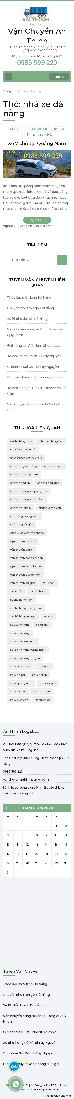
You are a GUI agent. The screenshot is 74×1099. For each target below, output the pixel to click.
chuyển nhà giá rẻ (50, 441)
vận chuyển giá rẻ (21, 549)
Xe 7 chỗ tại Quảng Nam (37, 143)
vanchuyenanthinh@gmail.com (26, 780)
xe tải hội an (39, 675)
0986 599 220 (13, 772)
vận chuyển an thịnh (23, 541)
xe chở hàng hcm (21, 599)
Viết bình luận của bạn (35, 226)
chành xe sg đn (20, 483)
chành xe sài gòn (48, 483)
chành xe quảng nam (24, 474)
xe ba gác (16, 591)
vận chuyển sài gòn (22, 583)
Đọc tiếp (37, 220)
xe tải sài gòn (48, 683)
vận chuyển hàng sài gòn (26, 558)
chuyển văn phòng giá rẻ (26, 458)
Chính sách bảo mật (58, 1095)
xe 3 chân (49, 583)
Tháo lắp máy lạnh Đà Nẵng (29, 297)
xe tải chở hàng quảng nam (27, 650)
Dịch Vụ (15, 129)
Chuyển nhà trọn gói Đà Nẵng (30, 308)
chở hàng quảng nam (24, 516)
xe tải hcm (43, 666)
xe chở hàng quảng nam (26, 608)
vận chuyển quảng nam (25, 574)
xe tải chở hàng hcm (23, 641)
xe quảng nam (19, 624)
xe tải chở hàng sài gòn (25, 658)
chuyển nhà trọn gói (23, 449)
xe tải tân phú (41, 691)
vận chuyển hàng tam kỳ (26, 566)
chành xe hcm (53, 466)
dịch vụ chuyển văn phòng (27, 533)
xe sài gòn (42, 624)
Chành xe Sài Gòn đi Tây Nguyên (33, 366)
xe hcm (48, 616)
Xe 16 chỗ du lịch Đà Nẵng (27, 318)
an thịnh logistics (21, 441)
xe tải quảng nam (21, 683)
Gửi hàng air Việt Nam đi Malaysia (34, 345)
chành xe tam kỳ (20, 508)
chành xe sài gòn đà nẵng (27, 499)
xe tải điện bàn (19, 700)
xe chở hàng (38, 591)
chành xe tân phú (50, 508)
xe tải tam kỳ (18, 691)
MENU (59, 76)
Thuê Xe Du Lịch (37, 129)
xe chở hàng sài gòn (23, 616)
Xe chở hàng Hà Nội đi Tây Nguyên (34, 356)
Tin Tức (59, 129)
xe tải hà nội (17, 675)
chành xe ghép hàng (23, 466)
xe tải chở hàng (20, 633)
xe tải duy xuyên (20, 666)
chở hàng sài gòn (21, 524)
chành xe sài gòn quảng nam (29, 491)
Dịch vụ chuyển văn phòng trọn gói (35, 377)
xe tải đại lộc (43, 700)
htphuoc (9, 226)
